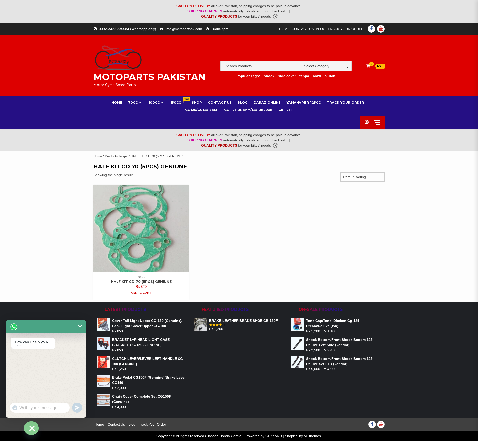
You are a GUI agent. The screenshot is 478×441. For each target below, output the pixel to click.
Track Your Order (346, 29)
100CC (154, 102)
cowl (317, 76)
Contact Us (303, 29)
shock (269, 76)
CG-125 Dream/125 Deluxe (248, 110)
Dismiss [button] (275, 16)
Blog (321, 29)
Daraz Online (267, 102)
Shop (197, 102)
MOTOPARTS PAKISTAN (149, 77)
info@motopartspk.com (184, 29)
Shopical (291, 436)
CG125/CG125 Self (201, 110)
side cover (287, 76)
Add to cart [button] (141, 292)
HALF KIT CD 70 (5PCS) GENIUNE (141, 281)
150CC (178, 102)
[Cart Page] (368, 66)
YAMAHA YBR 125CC (304, 102)
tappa (304, 76)
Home (284, 29)
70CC (133, 102)
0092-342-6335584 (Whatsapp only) (127, 29)
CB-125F (285, 110)
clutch (330, 76)
